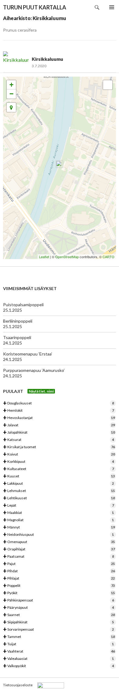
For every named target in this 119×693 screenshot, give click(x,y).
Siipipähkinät (58, 622)
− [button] (11, 94)
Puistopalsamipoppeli (23, 304)
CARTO (108, 256)
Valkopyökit (58, 666)
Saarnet (59, 615)
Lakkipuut (58, 483)
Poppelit (59, 586)
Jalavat (59, 425)
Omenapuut (59, 542)
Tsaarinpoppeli (17, 337)
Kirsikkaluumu (47, 59)
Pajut (59, 564)
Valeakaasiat (58, 659)
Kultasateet (58, 469)
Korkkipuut (58, 462)
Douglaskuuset (58, 403)
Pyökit (59, 593)
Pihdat (59, 571)
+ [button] (11, 84)
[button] (11, 107)
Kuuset (59, 476)
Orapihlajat (59, 549)
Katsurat (58, 440)
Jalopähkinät (59, 432)
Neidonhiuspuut (58, 535)
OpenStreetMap (67, 256)
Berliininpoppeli (17, 321)
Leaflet (44, 256)
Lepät (58, 505)
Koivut (59, 454)
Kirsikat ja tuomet (59, 447)
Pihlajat (59, 578)
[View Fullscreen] (107, 84)
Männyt (59, 527)
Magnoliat (58, 520)
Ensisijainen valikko (111, 7)
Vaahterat (59, 651)
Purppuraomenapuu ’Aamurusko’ (34, 370)
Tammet (59, 637)
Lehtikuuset (59, 498)
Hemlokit (58, 410)
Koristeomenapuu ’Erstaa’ (27, 353)
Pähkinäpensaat (58, 600)
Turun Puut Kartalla (34, 7)
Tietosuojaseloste (18, 685)
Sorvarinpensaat (58, 629)
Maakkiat (58, 513)
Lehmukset (59, 491)
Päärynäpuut (58, 608)
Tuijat (58, 644)
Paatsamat (58, 556)
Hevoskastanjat (59, 418)
